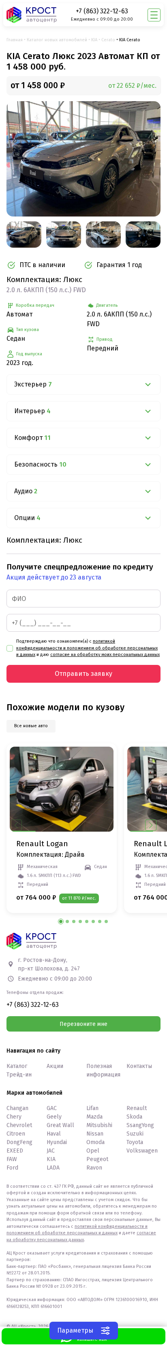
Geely (54, 1116)
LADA (53, 1167)
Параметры (75, 1330)
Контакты (139, 1066)
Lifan (92, 1108)
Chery (13, 1116)
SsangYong (140, 1125)
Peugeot (97, 1159)
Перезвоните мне (83, 1024)
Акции (55, 1066)
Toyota (134, 1142)
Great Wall (60, 1125)
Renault (136, 1108)
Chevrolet (19, 1125)
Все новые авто (31, 725)
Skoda (134, 1116)
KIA (94, 39)
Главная (14, 39)
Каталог (16, 1066)
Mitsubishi (99, 1125)
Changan (17, 1108)
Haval (54, 1133)
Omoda (95, 1142)
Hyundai (57, 1142)
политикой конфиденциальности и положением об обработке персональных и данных (87, 648)
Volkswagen (142, 1150)
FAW (11, 1159)
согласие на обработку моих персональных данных (105, 654)
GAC (52, 1108)
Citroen (15, 1133)
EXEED (14, 1150)
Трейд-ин (19, 1074)
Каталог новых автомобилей (57, 39)
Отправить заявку (83, 673)
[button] (150, 825)
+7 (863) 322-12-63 (102, 11)
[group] (83, 159)
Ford (12, 1167)
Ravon (94, 1167)
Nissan (94, 1133)
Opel (92, 1150)
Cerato (108, 39)
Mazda (94, 1116)
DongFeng (19, 1142)
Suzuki (134, 1133)
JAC (51, 1150)
